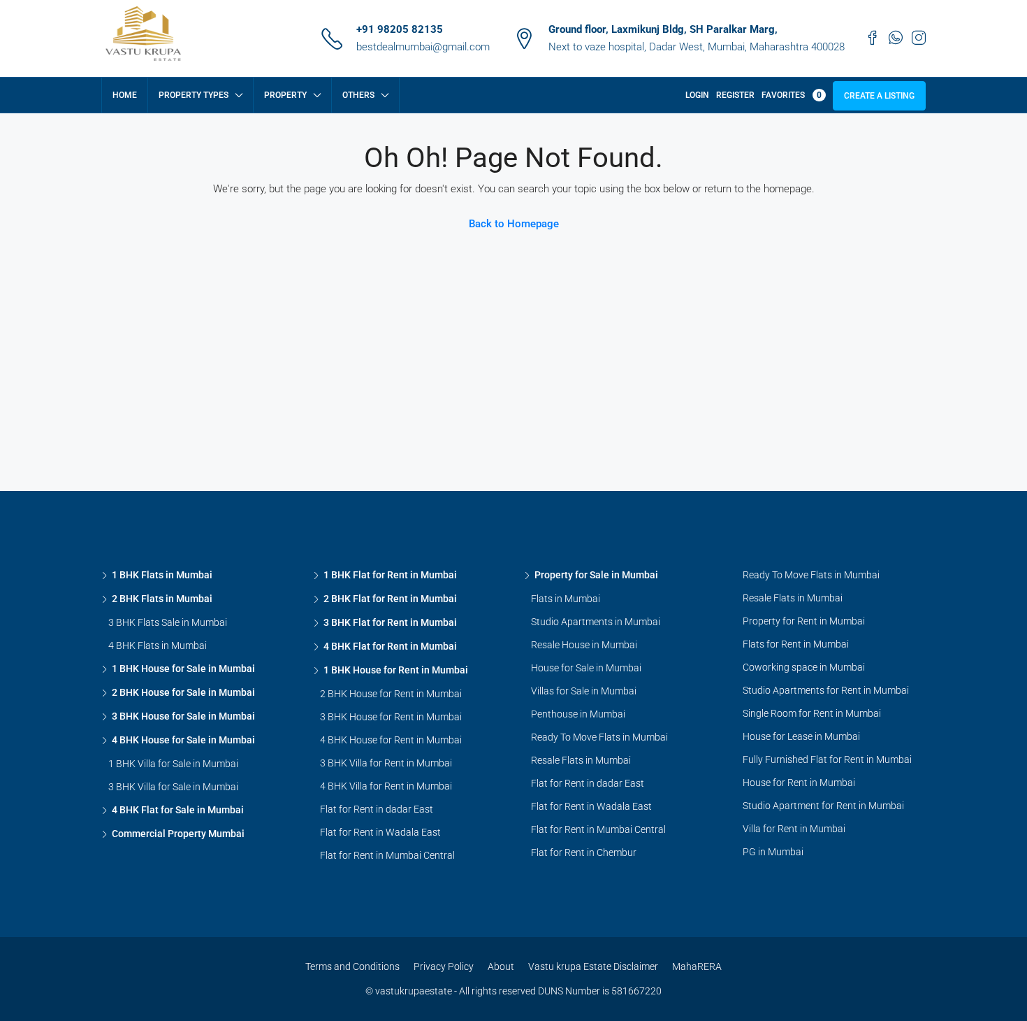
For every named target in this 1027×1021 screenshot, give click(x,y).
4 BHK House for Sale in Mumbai (183, 739)
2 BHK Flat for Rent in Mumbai (390, 598)
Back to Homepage (514, 223)
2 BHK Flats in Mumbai (162, 598)
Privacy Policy (444, 966)
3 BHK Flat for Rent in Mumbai (390, 622)
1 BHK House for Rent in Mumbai (395, 670)
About (501, 966)
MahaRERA (697, 966)
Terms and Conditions (352, 966)
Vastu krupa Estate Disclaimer (593, 966)
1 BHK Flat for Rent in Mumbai (390, 574)
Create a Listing (879, 96)
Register (735, 95)
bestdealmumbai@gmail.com (423, 47)
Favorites (792, 95)
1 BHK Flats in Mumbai (162, 574)
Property (285, 95)
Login (697, 95)
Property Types (193, 95)
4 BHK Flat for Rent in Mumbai (390, 646)
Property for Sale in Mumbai (596, 574)
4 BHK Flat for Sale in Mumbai (178, 809)
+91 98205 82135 (399, 29)
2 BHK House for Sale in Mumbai (183, 692)
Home (124, 95)
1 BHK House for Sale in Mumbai (183, 668)
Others (358, 95)
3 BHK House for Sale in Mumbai (183, 716)
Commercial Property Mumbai (178, 833)
